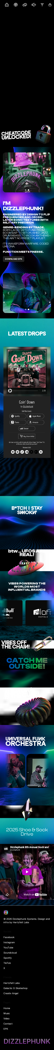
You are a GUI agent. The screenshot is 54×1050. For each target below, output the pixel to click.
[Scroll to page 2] (29, 190)
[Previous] (9, 172)
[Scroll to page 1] (25, 190)
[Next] (45, 172)
